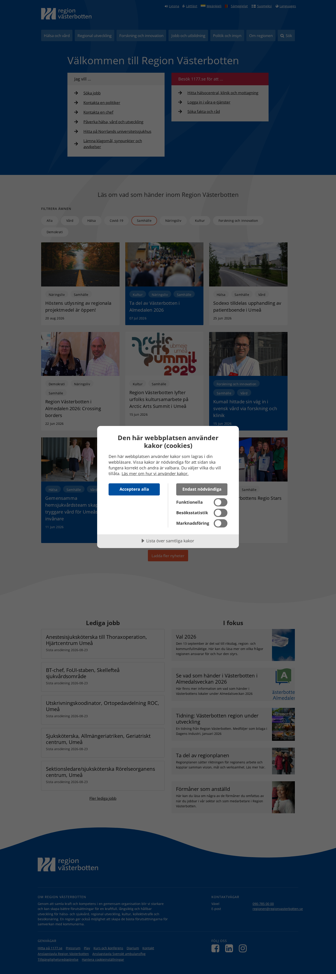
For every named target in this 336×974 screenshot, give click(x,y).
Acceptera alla (134, 489)
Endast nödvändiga (201, 489)
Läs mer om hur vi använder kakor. (155, 473)
